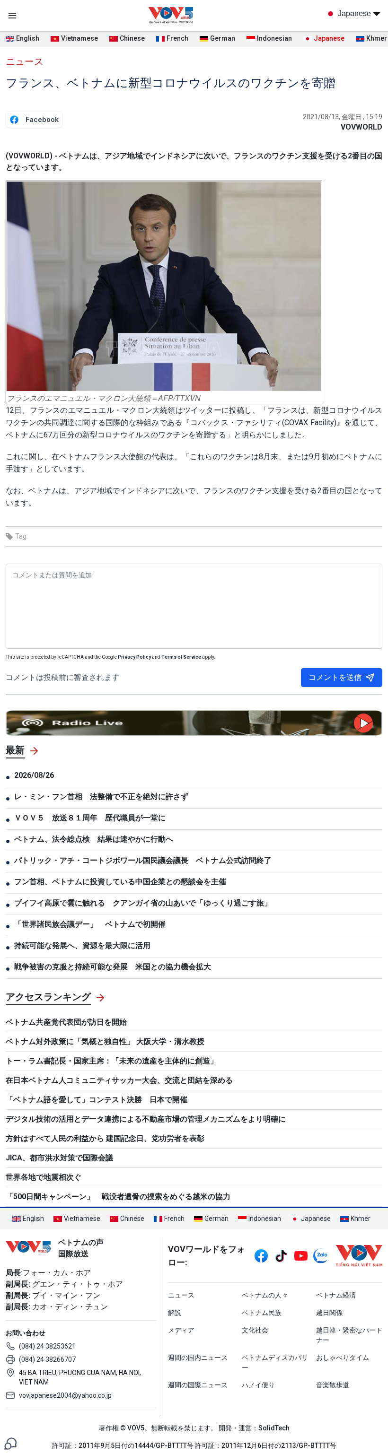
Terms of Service (181, 657)
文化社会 (255, 1330)
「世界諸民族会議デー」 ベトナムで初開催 (90, 924)
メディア (181, 1330)
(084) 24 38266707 (47, 1359)
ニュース (25, 61)
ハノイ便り (258, 1385)
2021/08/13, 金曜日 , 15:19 (342, 117)
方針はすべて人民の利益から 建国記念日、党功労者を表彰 (105, 1138)
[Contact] (10, 1442)
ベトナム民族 (262, 1312)
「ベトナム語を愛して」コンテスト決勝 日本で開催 (96, 1099)
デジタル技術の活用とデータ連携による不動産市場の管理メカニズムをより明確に (146, 1118)
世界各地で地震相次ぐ (43, 1177)
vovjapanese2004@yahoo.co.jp (65, 1395)
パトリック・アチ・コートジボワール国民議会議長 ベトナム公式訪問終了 (143, 860)
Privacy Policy (134, 657)
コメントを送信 (335, 677)
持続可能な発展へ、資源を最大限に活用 (82, 945)
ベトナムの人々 (265, 1295)
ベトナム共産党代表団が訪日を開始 (66, 1022)
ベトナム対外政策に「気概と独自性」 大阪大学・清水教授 (105, 1041)
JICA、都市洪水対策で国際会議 (59, 1157)
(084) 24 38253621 (47, 1346)
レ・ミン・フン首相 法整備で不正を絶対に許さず (101, 796)
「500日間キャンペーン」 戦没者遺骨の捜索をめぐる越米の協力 (118, 1196)
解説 (174, 1312)
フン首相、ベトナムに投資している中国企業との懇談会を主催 (120, 881)
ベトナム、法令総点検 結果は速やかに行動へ (93, 839)
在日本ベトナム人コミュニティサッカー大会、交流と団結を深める (119, 1080)
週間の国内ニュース (198, 1357)
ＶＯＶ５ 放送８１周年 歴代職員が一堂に (90, 817)
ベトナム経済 (336, 1295)
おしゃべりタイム (342, 1357)
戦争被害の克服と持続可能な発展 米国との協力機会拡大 (112, 966)
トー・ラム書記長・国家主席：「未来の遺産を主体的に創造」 (112, 1060)
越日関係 (329, 1312)
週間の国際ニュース (198, 1385)
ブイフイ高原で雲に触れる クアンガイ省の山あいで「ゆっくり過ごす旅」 (143, 902)
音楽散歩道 (332, 1385)
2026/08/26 (34, 775)
